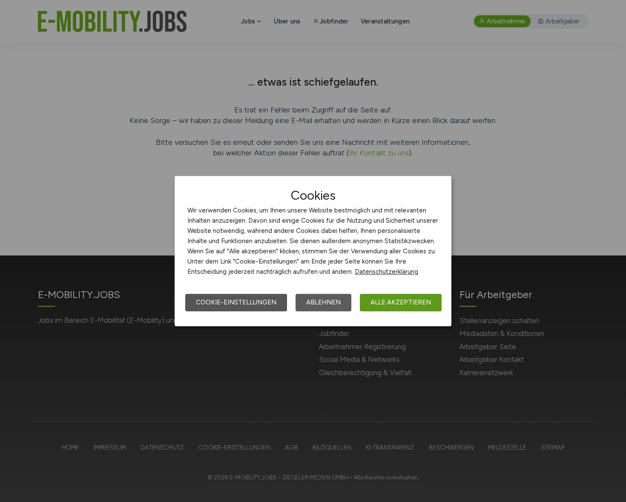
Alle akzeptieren (400, 302)
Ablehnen (323, 302)
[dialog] (313, 251)
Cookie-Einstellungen (236, 302)
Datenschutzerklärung (386, 271)
